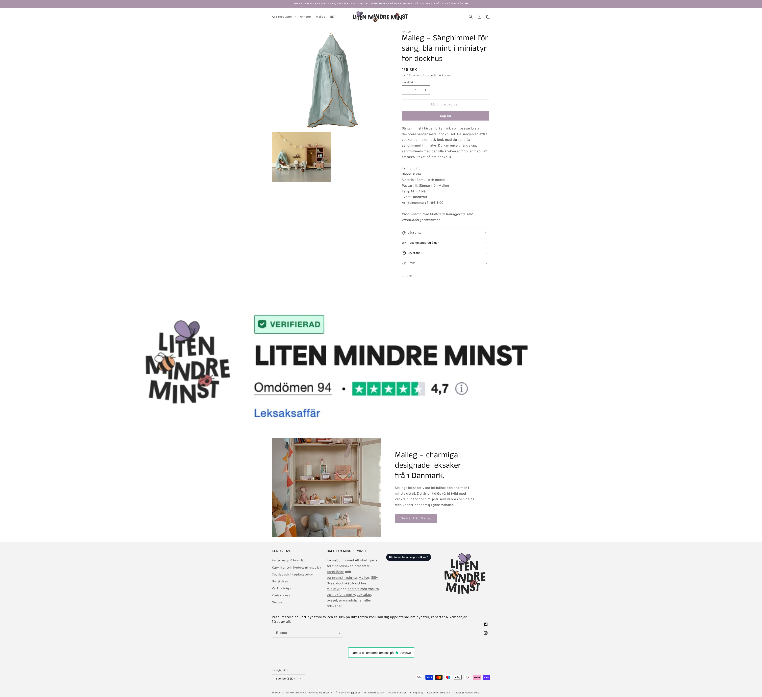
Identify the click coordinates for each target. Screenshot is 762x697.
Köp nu (445, 116)
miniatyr (333, 589)
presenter (361, 566)
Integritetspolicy (374, 692)
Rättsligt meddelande (466, 692)
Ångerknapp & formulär (288, 560)
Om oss (277, 602)
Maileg (364, 577)
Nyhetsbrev (280, 581)
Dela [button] (409, 275)
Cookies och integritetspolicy (292, 574)
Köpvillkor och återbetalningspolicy (296, 567)
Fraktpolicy (416, 692)
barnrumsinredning (342, 577)
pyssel (332, 600)
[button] (283, 17)
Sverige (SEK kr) (286, 678)
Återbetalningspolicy (348, 692)
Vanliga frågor (282, 588)
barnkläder (335, 572)
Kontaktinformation (438, 692)
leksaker (346, 566)
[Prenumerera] (338, 632)
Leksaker (364, 595)
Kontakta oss (281, 595)
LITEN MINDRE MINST (295, 692)
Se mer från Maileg (416, 518)
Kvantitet (407, 82)
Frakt (425, 75)
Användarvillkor (397, 692)
